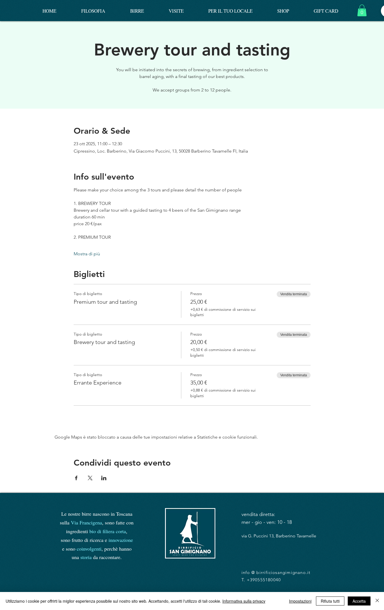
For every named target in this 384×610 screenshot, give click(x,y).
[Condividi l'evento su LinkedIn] (104, 478)
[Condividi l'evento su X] (90, 478)
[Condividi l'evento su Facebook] (76, 478)
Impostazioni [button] (300, 601)
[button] (362, 10)
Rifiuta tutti (330, 601)
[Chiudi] (377, 600)
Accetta (359, 601)
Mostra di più (87, 253)
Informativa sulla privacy (243, 601)
